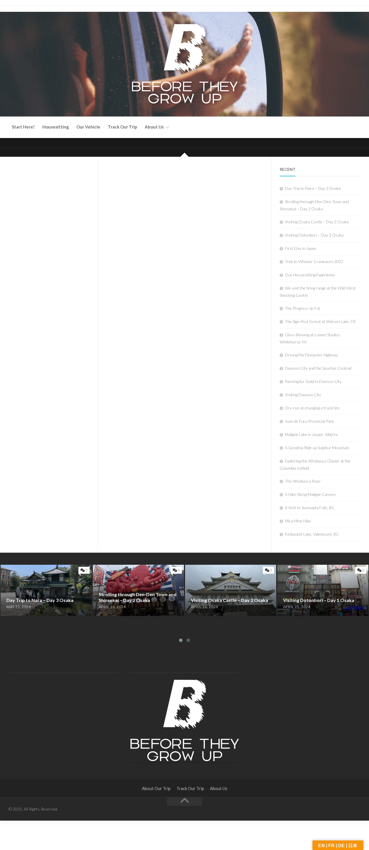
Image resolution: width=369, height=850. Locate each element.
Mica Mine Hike (298, 520)
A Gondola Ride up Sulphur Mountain (317, 447)
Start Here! (23, 126)
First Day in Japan (300, 248)
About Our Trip (156, 788)
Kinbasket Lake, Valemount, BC (312, 534)
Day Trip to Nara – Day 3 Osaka (313, 188)
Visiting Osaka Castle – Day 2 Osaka (317, 221)
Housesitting (55, 126)
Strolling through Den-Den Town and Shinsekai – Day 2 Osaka (137, 571)
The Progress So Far (303, 308)
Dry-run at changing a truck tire (312, 407)
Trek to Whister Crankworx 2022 (314, 261)
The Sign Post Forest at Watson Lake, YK (320, 321)
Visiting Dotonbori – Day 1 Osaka (314, 235)
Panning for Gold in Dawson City (313, 381)
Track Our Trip (122, 126)
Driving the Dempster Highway (311, 354)
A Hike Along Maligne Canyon (310, 494)
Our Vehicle (88, 126)
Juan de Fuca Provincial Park (309, 421)
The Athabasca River (303, 481)
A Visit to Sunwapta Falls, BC (310, 507)
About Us (154, 126)
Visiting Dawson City (303, 394)
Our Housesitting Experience (310, 274)
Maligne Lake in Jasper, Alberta (311, 434)
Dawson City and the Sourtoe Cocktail (318, 368)
